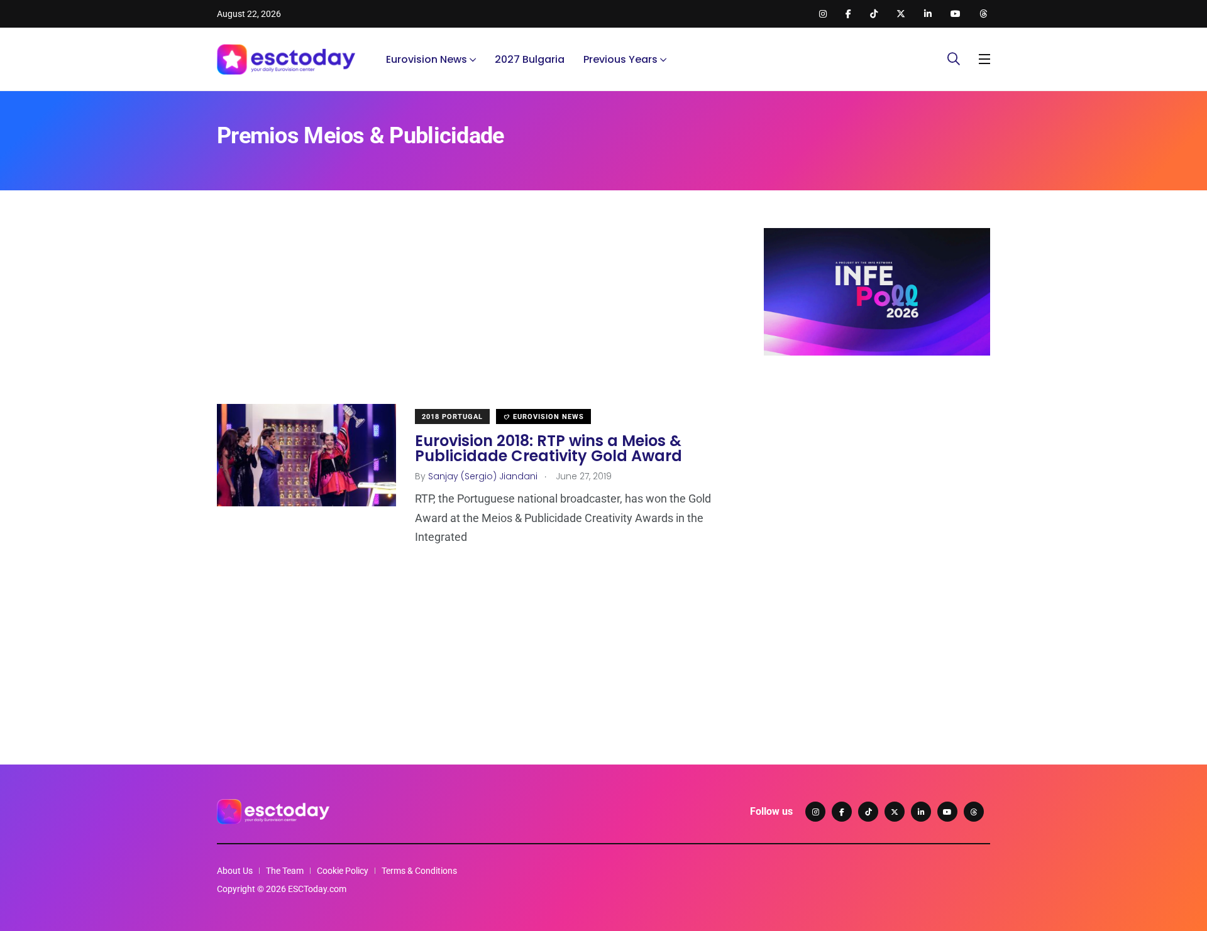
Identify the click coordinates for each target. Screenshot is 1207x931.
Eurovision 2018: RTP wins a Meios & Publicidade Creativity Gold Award (548, 448)
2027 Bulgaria (530, 59)
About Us (235, 871)
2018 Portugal (452, 417)
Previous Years (620, 59)
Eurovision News (426, 59)
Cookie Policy (342, 871)
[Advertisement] (471, 316)
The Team (285, 871)
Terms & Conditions (419, 871)
